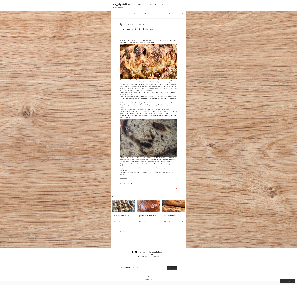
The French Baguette (170, 215)
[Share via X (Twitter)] (124, 183)
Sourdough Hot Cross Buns (121, 215)
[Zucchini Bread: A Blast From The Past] (148, 206)
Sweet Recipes (145, 13)
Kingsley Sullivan (121, 4)
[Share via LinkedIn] (128, 183)
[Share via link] (132, 183)
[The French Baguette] (173, 206)
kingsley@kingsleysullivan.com (150, 256)
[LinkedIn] (143, 252)
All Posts (114, 13)
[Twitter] (136, 252)
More (170, 13)
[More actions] (176, 24)
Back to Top (148, 279)
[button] (183, 13)
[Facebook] (132, 252)
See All (183, 196)
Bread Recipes (134, 13)
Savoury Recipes (124, 13)
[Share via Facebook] (120, 183)
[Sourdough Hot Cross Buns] (123, 206)
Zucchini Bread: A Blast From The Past (147, 216)
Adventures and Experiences (159, 13)
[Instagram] (140, 252)
